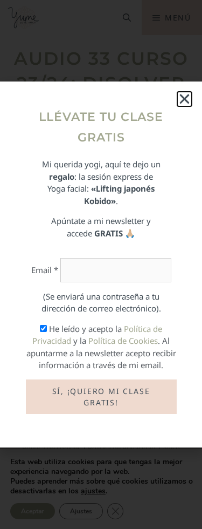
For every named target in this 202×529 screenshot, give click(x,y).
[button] (184, 99)
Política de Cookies (123, 340)
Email (44, 269)
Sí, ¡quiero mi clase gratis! (101, 397)
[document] (101, 264)
